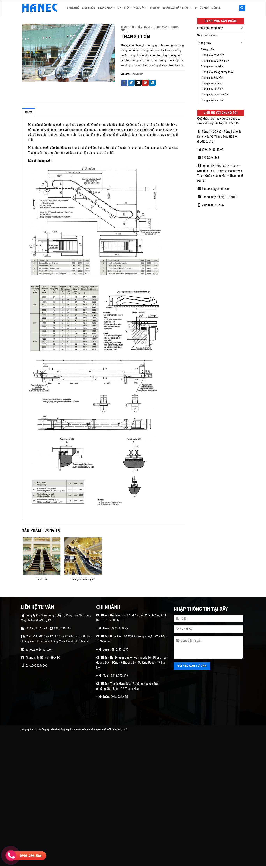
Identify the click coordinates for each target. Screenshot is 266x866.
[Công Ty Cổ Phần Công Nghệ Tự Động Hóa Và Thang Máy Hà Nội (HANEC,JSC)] (40, 8)
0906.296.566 (210, 157)
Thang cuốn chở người (83, 579)
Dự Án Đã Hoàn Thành (176, 8)
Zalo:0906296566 (212, 205)
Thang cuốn (207, 49)
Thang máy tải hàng (211, 83)
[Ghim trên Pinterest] (145, 83)
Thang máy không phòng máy (217, 72)
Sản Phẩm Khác (207, 35)
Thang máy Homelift (212, 66)
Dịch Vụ (155, 8)
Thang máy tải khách (212, 89)
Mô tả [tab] (28, 112)
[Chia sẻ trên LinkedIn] (152, 83)
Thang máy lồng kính (212, 77)
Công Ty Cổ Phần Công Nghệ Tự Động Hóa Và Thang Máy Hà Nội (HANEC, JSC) (219, 136)
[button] (242, 8)
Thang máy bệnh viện (212, 55)
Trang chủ (127, 27)
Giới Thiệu (88, 8)
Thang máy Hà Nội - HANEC (42, 657)
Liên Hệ (216, 8)
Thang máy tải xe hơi (212, 100)
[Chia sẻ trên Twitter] (131, 83)
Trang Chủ (72, 8)
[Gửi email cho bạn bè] (138, 83)
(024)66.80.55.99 (212, 149)
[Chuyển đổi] (241, 27)
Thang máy (105, 8)
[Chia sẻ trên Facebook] (124, 83)
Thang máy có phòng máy (215, 60)
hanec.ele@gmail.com (215, 189)
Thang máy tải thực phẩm (215, 94)
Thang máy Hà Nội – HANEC (219, 197)
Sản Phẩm (143, 27)
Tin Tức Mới (201, 8)
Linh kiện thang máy (130, 8)
